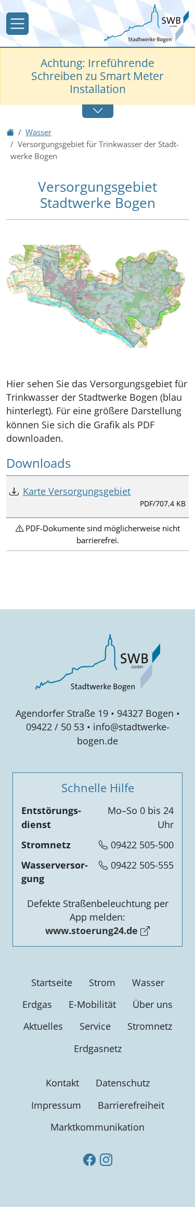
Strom (102, 982)
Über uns (153, 1004)
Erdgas (37, 1004)
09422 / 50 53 (55, 726)
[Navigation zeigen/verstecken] (17, 23)
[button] (97, 111)
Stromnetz (149, 1026)
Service (95, 1026)
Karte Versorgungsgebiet (77, 491)
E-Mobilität (92, 1004)
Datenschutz (123, 1083)
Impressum (56, 1105)
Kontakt (62, 1083)
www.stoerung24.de (91, 930)
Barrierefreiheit (131, 1105)
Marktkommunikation (97, 1127)
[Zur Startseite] (146, 22)
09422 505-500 (142, 844)
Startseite (51, 982)
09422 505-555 (142, 865)
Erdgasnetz (98, 1048)
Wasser (148, 982)
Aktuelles (43, 1026)
